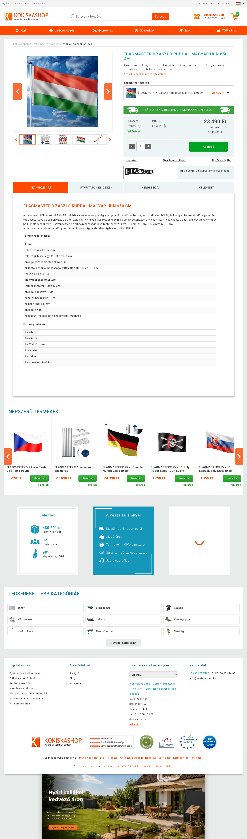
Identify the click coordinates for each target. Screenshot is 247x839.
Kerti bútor (164, 757)
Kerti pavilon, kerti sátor (188, 757)
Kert (34, 44)
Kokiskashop (21, 44)
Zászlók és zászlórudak (77, 44)
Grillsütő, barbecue (131, 757)
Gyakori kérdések (11, 3)
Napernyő (151, 757)
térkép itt (134, 724)
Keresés (160, 16)
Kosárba (208, 146)
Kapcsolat (39, 3)
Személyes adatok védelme (26, 698)
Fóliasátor (112, 757)
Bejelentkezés (206, 3)
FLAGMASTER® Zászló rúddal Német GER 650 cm (123, 469)
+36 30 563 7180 (199, 673)
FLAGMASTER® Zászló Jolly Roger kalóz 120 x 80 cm (170, 469)
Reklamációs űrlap (21, 683)
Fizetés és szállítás (174, 160)
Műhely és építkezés (91, 757)
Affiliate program (20, 703)
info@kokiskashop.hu (202, 678)
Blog (27, 3)
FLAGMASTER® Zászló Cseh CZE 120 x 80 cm (26, 469)
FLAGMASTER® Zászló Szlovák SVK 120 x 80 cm (216, 469)
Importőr (131, 160)
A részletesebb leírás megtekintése (145, 74)
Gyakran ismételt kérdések (26, 673)
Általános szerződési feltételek (29, 693)
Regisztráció (224, 3)
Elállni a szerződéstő (22, 678)
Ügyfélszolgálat (221, 160)
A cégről (75, 673)
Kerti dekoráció (49, 44)
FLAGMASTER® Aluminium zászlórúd (73, 469)
